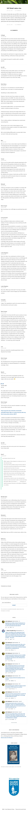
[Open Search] (26, 2)
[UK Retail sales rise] (6, 754)
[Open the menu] (1, 2)
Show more (14, 722)
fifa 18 (2, 383)
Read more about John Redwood (6, 737)
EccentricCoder (23, 809)
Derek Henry (3, 84)
